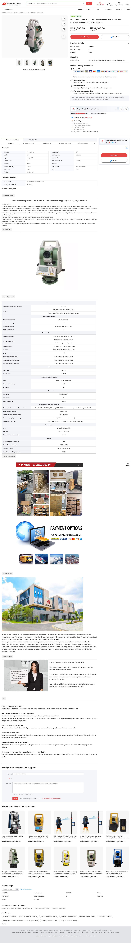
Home (3, 12)
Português (35, 932)
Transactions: (98, 113)
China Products (30, 930)
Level (67, 896)
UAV (98, 893)
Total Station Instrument (105, 916)
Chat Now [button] (116, 37)
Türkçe (100, 932)
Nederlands (69, 932)
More (3, 924)
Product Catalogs (27, 889)
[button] (91, 143)
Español (29, 932)
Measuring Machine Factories (49, 916)
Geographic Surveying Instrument (27, 12)
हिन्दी (89, 932)
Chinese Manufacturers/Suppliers (44, 930)
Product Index (96, 930)
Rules (128, 9)
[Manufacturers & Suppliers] (11, 4)
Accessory (36, 899)
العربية (75, 932)
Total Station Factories (9, 916)
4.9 (107, 143)
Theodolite (5, 896)
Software (4, 899)
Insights (110, 930)
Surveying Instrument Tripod (49, 920)
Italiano (56, 932)
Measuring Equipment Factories (28, 916)
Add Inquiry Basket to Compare (35, 69)
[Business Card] (126, 148)
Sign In (73, 131)
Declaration (84, 936)
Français (42, 932)
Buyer (88, 9)
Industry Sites (77, 930)
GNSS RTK (4, 893)
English (24, 932)
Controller (100, 896)
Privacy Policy (92, 936)
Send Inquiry (85, 37)
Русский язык (49, 932)
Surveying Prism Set (32, 920)
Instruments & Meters (12, 12)
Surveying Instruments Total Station (13, 920)
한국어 (80, 932)
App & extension (107, 9)
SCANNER (68, 893)
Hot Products (22, 930)
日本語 (85, 932)
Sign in (127, 5)
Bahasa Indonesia (115, 932)
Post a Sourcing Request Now (51, 798)
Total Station (40, 12)
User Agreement (75, 936)
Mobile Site (104, 930)
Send (15, 798)
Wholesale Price (68, 930)
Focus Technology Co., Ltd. (53, 936)
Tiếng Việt (106, 932)
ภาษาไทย (94, 932)
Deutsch (62, 932)
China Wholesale (58, 930)
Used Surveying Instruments (87, 916)
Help (97, 9)
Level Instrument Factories (68, 916)
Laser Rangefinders (39, 896)
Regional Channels (86, 930)
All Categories (8, 9)
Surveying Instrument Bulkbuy (69, 920)
